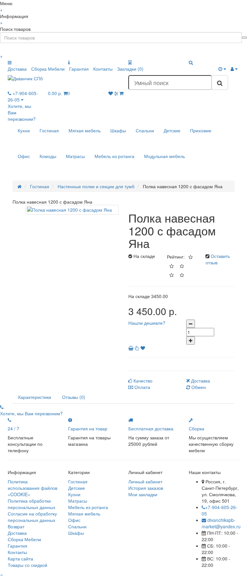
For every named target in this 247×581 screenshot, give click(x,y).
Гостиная (49, 130)
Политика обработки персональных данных (31, 503)
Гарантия (79, 69)
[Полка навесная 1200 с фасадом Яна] (72, 210)
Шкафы (118, 130)
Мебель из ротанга (114, 156)
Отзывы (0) (73, 397)
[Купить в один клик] (138, 348)
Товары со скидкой (27, 565)
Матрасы (75, 156)
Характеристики (34, 397)
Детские (172, 130)
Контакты (103, 69)
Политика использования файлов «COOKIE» (32, 487)
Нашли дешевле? (146, 323)
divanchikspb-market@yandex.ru (221, 523)
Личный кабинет (145, 481)
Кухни (24, 130)
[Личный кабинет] (234, 69)
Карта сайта (20, 558)
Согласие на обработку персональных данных (32, 516)
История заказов (145, 488)
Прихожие (200, 130)
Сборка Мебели (48, 69)
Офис (24, 156)
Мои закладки (142, 494)
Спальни (145, 130)
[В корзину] (131, 348)
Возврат (16, 526)
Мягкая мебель (85, 130)
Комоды (48, 156)
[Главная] (19, 186)
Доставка (17, 69)
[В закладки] (143, 348)
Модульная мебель (164, 156)
